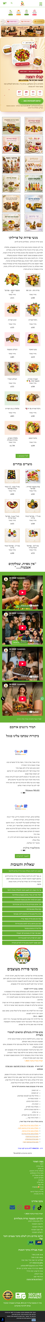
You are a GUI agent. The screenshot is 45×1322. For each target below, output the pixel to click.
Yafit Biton (34, 851)
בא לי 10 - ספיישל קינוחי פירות (33, 547)
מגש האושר (33, 349)
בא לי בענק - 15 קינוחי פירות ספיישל (12, 488)
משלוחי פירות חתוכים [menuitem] (36, 1174)
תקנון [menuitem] (41, 1192)
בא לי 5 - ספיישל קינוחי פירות (12, 547)
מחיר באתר (32, 294)
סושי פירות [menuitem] (39, 1169)
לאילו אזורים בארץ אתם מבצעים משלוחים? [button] (26, 898)
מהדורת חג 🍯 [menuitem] (38, 21)
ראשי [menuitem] (41, 1167)
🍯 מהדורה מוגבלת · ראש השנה (30, 72)
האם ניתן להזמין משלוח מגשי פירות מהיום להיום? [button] (25, 874)
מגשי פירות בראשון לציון (30, 1145)
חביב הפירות (12, 320)
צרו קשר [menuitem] (40, 1187)
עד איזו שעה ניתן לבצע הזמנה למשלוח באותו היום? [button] (24, 893)
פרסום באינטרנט (22, 1156)
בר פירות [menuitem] (40, 1171)
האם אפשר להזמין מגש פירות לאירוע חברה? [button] (26, 946)
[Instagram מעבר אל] (19, 1212)
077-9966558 (34, 1151)
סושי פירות (30, 1069)
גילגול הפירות (33, 320)
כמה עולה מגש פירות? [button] (34, 912)
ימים (40, 94)
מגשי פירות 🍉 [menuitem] (25, 21)
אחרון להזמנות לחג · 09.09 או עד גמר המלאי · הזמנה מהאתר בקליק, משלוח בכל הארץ (24, 107)
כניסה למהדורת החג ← (30, 101)
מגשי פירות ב (34, 1139)
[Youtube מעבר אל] (27, 1212)
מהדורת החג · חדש (22, 64)
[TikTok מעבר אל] (40, 1212)
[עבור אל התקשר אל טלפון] (3, 699)
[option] (22, 31)
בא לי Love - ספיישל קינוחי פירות (12, 517)
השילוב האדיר (12, 379)
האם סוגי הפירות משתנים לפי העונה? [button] (28, 936)
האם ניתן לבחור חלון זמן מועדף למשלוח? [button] (27, 902)
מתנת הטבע (33, 438)
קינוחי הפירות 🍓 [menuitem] (11, 21)
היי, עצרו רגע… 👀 (28, 43)
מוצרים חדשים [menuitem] (38, 1180)
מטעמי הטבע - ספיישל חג (12, 291)
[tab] (22, 874)
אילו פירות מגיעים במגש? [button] (32, 931)
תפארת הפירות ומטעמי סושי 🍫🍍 (32, 380)
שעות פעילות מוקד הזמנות (30, 1253)
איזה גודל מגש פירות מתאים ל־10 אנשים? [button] (27, 917)
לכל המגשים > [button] (22, 456)
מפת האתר (38, 1164)
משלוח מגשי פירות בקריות (30, 1136)
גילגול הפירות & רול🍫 (32, 409)
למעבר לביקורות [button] (22, 859)
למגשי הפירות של (31, 80)
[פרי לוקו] (23, 3)
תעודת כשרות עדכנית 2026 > (33, 1064)
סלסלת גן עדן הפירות (12, 409)
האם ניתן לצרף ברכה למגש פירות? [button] (29, 941)
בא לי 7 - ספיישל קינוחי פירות (33, 517)
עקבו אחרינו (37, 1204)
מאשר (33, 1320)
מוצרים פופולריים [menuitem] (37, 1178)
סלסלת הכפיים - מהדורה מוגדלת (12, 439)
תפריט (40, 5)
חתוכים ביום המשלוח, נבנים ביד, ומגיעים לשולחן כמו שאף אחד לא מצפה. (23, 85)
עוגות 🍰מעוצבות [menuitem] (37, 1190)
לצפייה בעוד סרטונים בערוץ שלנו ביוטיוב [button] (29, 719)
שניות (19, 94)
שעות (33, 94)
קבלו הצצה (34, 76)
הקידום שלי (17, 1156)
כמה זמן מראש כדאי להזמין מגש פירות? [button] (28, 926)
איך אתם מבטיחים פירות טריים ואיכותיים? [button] (27, 907)
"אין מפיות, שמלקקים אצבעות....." (22, 565)
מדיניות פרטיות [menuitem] (38, 1197)
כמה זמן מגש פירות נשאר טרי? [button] (31, 922)
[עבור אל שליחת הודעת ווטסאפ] (42, 698)
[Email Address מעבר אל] (12, 1212)
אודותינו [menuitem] (40, 1183)
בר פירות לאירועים (19, 1069)
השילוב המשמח (12, 349)
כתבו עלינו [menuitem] (40, 1185)
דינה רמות (35, 784)
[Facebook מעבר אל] (34, 1212)
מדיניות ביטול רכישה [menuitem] (36, 1194)
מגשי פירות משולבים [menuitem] (36, 1176)
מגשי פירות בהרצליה (31, 1142)
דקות (26, 94)
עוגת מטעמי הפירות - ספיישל (33, 488)
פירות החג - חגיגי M (32, 290)
